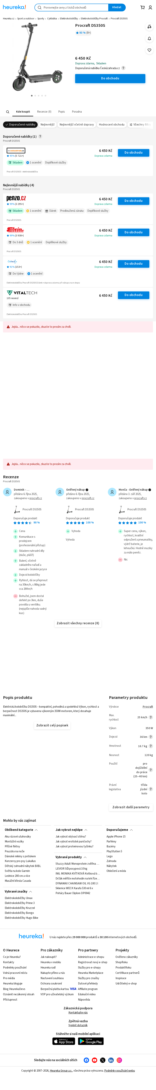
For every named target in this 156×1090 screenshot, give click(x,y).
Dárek (52, 211)
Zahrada (111, 861)
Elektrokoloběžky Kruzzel (20, 908)
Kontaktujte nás (78, 1013)
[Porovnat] (149, 27)
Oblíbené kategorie (19, 830)
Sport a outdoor (25, 18)
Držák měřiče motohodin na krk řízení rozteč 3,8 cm (78, 879)
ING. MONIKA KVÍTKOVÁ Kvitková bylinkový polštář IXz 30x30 (78, 874)
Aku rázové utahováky (18, 837)
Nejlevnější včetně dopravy (77, 125)
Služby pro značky (88, 978)
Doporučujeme (117, 830)
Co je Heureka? (12, 957)
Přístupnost (10, 1000)
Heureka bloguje (12, 984)
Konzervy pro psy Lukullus (20, 861)
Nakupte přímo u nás (53, 973)
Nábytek (112, 866)
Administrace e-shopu (91, 957)
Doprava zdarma (103, 156)
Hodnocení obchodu (111, 125)
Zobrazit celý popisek (52, 725)
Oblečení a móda (116, 871)
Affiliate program (88, 989)
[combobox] (71, 7)
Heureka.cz (8, 18)
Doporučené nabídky (22, 125)
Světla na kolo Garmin (17, 871)
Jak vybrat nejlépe (69, 830)
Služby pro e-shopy (89, 968)
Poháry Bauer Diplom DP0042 (73, 893)
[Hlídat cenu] (149, 38)
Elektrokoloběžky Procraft (94, 18)
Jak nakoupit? (49, 957)
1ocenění (35, 163)
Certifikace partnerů (127, 973)
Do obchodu (133, 152)
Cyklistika (52, 18)
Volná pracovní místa (15, 973)
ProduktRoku (123, 968)
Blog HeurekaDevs (14, 989)
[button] (22, 112)
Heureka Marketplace (90, 973)
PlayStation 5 (114, 851)
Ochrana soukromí (51, 984)
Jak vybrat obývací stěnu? (71, 837)
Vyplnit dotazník (78, 1025)
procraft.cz (35, 498)
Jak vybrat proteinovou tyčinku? (74, 846)
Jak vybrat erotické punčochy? (74, 841)
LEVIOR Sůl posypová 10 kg (71, 869)
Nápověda (84, 1000)
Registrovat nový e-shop (92, 962)
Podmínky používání (14, 968)
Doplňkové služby (55, 163)
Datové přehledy (88, 984)
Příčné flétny (12, 846)
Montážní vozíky (14, 841)
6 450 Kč (105, 150)
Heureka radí (48, 968)
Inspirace (120, 978)
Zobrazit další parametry (130, 807)
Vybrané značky (16, 891)
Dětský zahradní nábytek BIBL (23, 866)
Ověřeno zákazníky (126, 957)
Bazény (111, 846)
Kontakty (8, 962)
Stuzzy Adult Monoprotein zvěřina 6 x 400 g (78, 864)
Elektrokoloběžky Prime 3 (20, 903)
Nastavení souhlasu (52, 978)
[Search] (7, 111)
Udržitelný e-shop (126, 984)
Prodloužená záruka (72, 211)
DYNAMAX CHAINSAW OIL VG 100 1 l (77, 884)
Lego (110, 856)
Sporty (40, 18)
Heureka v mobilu (51, 962)
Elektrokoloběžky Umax (19, 898)
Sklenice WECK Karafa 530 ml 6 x (74, 888)
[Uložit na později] (149, 50)
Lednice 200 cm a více (17, 876)
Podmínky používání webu (119, 1071)
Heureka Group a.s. (61, 1071)
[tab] (22, 112)
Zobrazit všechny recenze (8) (78, 623)
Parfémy (111, 841)
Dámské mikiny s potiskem (20, 856)
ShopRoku (121, 962)
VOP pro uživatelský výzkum (57, 994)
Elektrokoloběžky (69, 18)
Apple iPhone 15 (116, 837)
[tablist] (63, 112)
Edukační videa (87, 994)
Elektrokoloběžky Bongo (19, 913)
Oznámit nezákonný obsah (18, 994)
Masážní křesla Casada (18, 881)
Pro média (9, 978)
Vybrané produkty (69, 857)
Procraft (148, 707)
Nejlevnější (47, 125)
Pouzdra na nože (15, 851)
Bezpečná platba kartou (55, 989)
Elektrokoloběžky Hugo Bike (21, 918)
